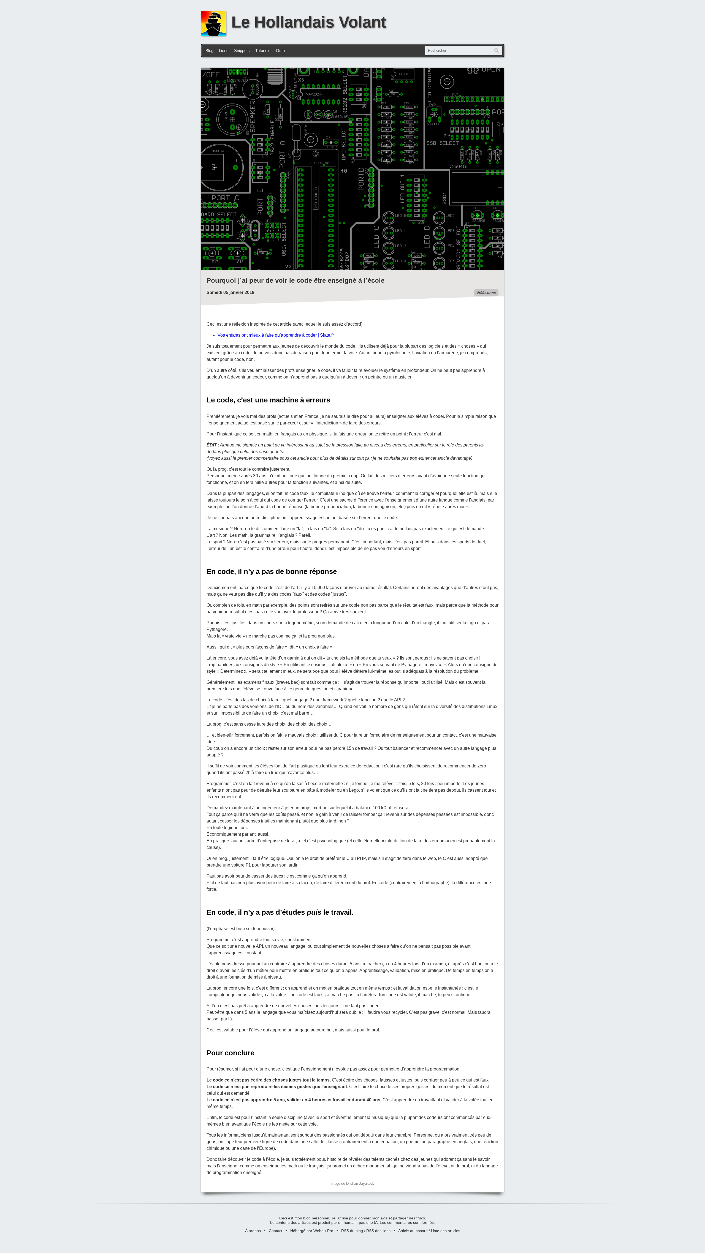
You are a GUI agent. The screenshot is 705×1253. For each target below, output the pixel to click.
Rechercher (496, 50)
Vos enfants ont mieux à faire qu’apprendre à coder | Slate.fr (276, 335)
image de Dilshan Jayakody (352, 1183)
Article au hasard (413, 1231)
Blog (209, 50)
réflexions (487, 293)
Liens (224, 50)
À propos (253, 1231)
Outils (281, 50)
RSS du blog (352, 1231)
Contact (275, 1231)
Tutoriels (262, 50)
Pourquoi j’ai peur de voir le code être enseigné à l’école (295, 280)
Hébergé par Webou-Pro (311, 1231)
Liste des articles (445, 1231)
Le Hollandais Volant (308, 22)
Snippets (242, 50)
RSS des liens (378, 1231)
